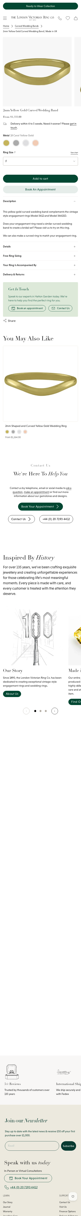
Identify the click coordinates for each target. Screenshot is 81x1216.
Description (9, 201)
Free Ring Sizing (12, 255)
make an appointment (36, 492)
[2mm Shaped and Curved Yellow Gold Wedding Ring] (40, 384)
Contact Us (63, 308)
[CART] (76, 18)
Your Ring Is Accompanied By (19, 265)
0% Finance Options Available (40, 6)
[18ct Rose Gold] (35, 143)
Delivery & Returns (13, 274)
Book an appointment (30, 308)
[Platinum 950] (16, 143)
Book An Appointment (40, 189)
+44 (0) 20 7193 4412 (23, 1187)
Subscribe (68, 1145)
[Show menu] (5, 18)
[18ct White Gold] (26, 143)
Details (7, 246)
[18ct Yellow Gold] (6, 143)
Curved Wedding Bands (27, 26)
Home (6, 26)
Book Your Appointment (31, 1178)
